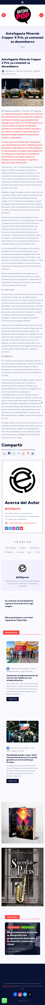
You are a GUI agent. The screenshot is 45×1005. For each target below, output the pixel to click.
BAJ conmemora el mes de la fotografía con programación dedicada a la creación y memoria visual (22, 938)
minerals (21, 552)
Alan (32, 748)
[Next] (38, 917)
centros (33, 669)
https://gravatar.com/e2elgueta (22, 523)
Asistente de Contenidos (20, 669)
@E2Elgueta (10, 71)
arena (8, 751)
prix (30, 552)
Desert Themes (8, 986)
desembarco (35, 548)
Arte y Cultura (28, 927)
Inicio (22, 47)
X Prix (38, 552)
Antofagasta (11, 548)
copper (23, 548)
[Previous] (34, 917)
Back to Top (24, 1001)
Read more (13, 699)
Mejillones (36, 71)
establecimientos (12, 671)
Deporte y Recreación (24, 71)
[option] (22, 938)
